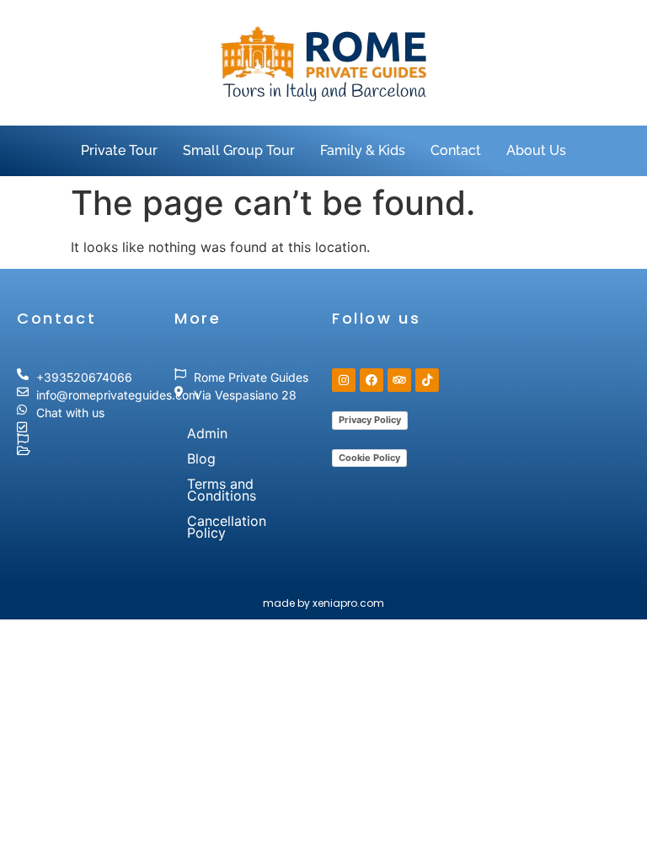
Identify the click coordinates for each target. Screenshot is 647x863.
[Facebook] (371, 380)
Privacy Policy (370, 420)
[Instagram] (344, 380)
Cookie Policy (369, 458)
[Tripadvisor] (399, 380)
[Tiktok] (427, 380)
